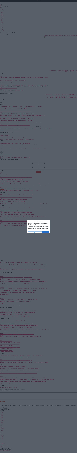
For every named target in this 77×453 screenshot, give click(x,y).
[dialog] (38, 226)
